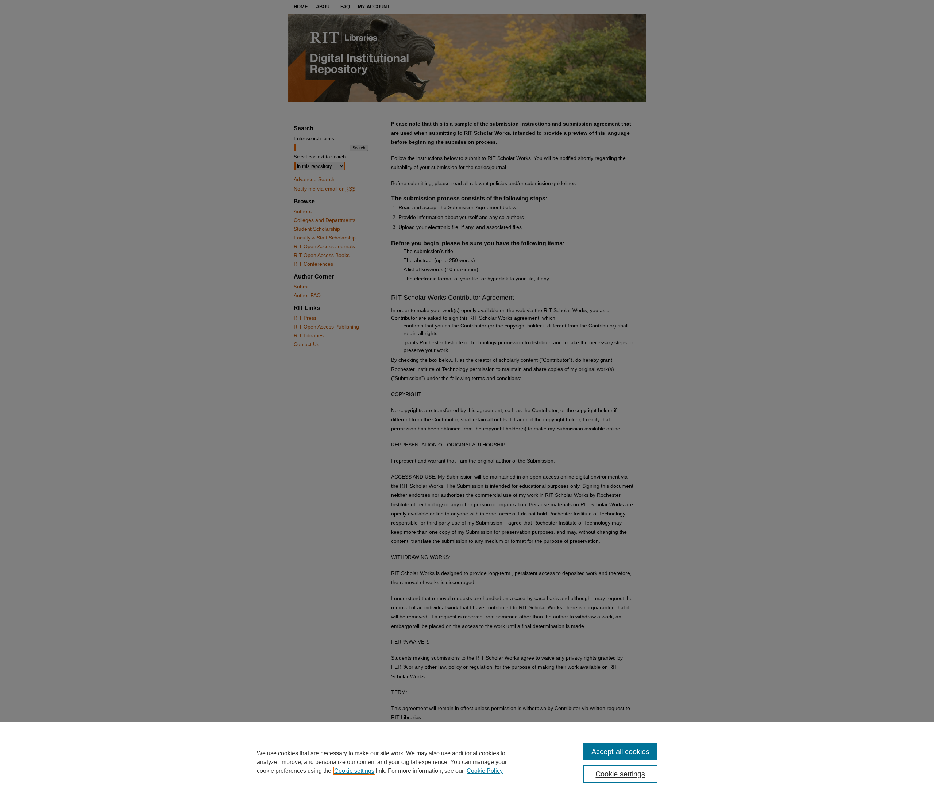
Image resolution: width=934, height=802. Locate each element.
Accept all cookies (620, 752)
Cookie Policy (485, 771)
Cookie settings (354, 771)
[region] (467, 762)
